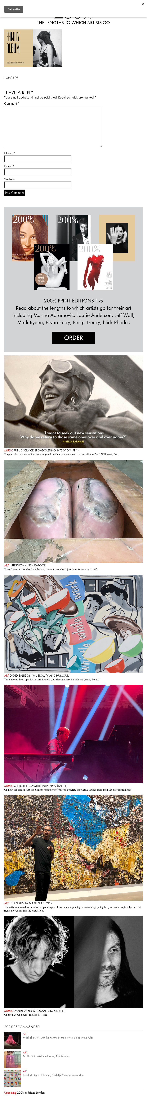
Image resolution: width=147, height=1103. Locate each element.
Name (9, 153)
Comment (12, 103)
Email (9, 166)
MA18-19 (11, 78)
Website (9, 179)
